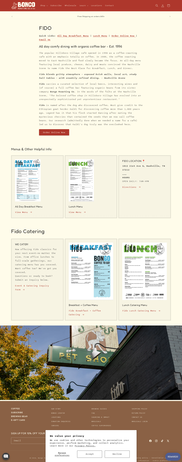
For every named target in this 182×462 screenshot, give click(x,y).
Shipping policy (140, 458)
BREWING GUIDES (99, 409)
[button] (44, 5)
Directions (129, 187)
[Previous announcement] (12, 16)
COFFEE (15, 409)
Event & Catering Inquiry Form (32, 287)
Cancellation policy (161, 458)
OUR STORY (56, 409)
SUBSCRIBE (17, 412)
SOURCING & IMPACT (100, 417)
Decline (117, 454)
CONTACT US (137, 417)
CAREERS (55, 426)
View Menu (21, 212)
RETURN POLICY (138, 413)
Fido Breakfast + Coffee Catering (85, 313)
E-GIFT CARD (18, 420)
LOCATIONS (56, 417)
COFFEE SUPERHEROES (101, 426)
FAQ (93, 413)
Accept (90, 454)
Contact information (139, 460)
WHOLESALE (96, 421)
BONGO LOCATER (58, 413)
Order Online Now (54, 132)
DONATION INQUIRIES (60, 421)
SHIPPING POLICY (139, 409)
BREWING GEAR (19, 416)
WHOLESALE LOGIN (140, 421)
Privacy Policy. (85, 445)
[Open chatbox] (6, 456)
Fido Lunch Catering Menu (139, 311)
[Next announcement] (170, 16)
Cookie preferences (162, 460)
